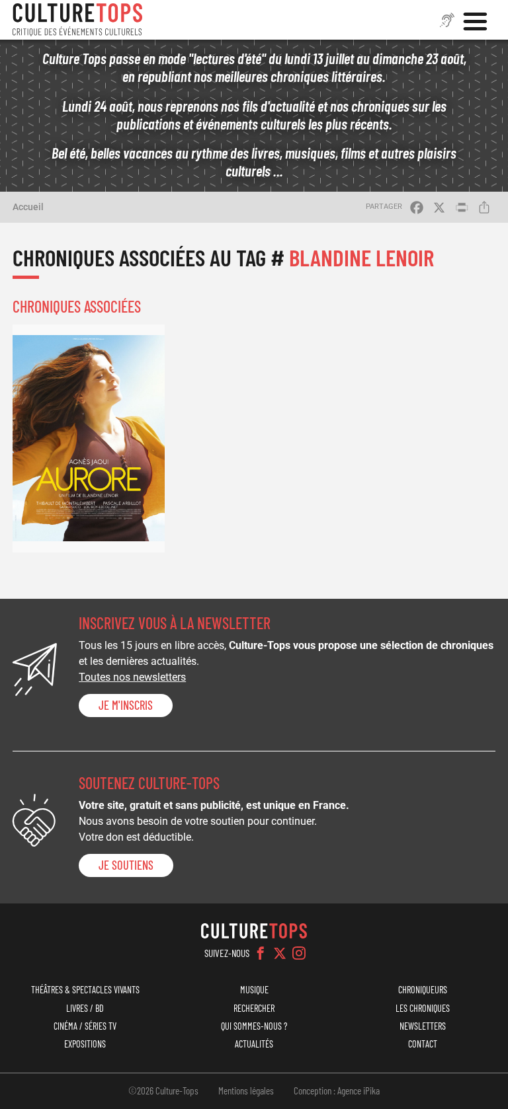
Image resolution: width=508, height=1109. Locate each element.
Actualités (254, 1044)
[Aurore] (89, 439)
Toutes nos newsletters (132, 677)
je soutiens (126, 865)
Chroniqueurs (422, 989)
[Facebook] (261, 953)
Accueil (28, 207)
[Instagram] (299, 953)
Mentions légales (246, 1090)
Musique (254, 989)
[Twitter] (280, 953)
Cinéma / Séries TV (85, 1026)
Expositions (85, 1044)
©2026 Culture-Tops (163, 1090)
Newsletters (423, 1026)
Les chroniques (423, 1008)
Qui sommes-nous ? (254, 1026)
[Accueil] (77, 20)
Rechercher (254, 1008)
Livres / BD (85, 1008)
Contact (422, 1044)
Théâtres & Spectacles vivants (85, 989)
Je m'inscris (126, 705)
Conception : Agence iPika (337, 1090)
